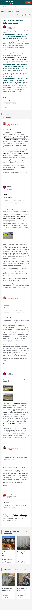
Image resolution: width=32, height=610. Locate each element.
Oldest (8, 117)
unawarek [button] (9, 26)
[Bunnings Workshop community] (9, 2)
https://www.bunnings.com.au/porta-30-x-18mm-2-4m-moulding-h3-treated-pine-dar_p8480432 (15, 59)
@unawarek (8, 129)
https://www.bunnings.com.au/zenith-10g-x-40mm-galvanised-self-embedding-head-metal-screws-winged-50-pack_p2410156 (15, 66)
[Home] (2, 11)
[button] (4, 26)
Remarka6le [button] (10, 494)
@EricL (16, 515)
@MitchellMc (23, 515)
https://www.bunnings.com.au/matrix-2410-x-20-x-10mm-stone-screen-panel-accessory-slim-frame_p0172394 (16, 80)
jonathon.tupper (6, 559)
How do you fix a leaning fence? (7, 589)
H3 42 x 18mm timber (15, 403)
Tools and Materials (9, 100)
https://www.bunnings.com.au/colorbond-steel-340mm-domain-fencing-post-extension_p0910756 (14, 218)
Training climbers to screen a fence (22, 553)
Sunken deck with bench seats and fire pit (7, 553)
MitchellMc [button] (9, 447)
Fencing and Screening (10, 103)
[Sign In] (28, 2)
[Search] (1, 7)
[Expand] (16, 204)
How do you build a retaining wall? (22, 589)
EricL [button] (8, 122)
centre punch (21, 473)
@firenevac (18, 139)
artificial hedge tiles (8, 423)
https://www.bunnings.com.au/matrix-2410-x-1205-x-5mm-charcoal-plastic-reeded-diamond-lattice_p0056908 (16, 36)
